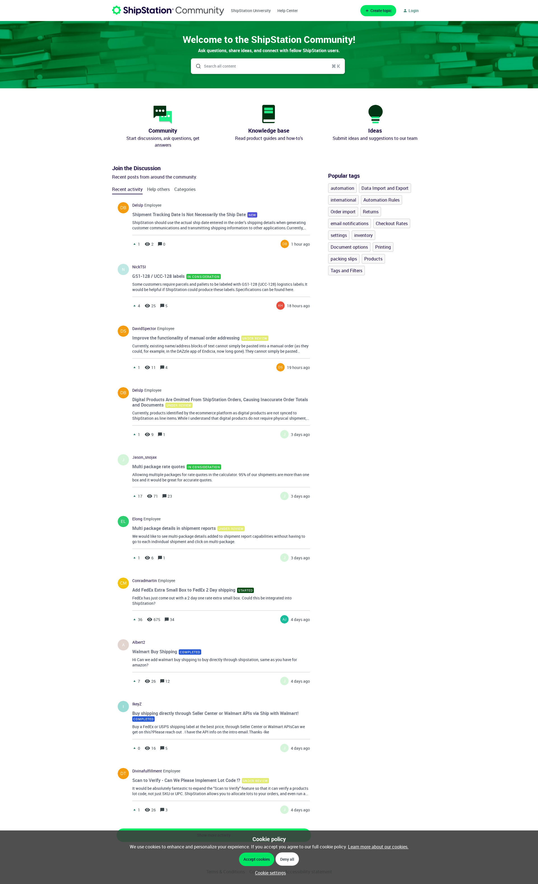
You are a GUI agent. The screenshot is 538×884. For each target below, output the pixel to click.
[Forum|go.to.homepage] (168, 10)
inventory (363, 235)
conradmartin (144, 581)
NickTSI (139, 267)
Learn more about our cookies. (378, 847)
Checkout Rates (392, 223)
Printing (383, 247)
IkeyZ (137, 704)
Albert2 (138, 642)
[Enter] (196, 66)
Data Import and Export (385, 188)
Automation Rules (381, 200)
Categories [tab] (185, 189)
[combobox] (268, 66)
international (343, 200)
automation (342, 188)
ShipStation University (251, 10)
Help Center (287, 10)
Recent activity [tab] (127, 189)
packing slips (344, 259)
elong (137, 519)
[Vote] (134, 244)
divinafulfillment (147, 771)
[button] (269, 873)
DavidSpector (144, 329)
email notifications (349, 223)
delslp (137, 205)
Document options (349, 247)
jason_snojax (144, 457)
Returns (371, 212)
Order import (343, 212)
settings (339, 235)
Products (373, 259)
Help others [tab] (158, 189)
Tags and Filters (346, 270)
